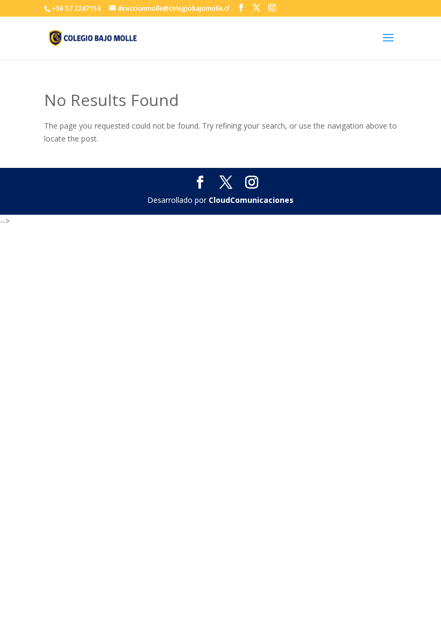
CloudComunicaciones (251, 200)
